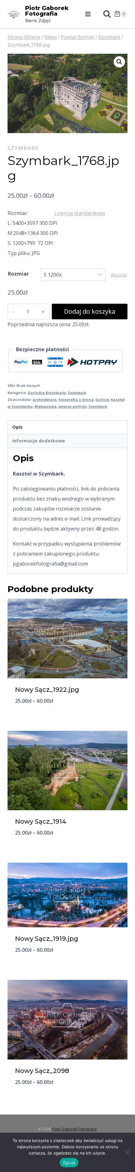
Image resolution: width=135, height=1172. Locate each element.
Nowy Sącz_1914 (40, 821)
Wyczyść (119, 275)
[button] (119, 61)
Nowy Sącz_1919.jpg (46, 938)
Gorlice (102, 399)
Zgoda (69, 1162)
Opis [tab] (17, 427)
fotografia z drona (76, 399)
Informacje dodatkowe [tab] (38, 441)
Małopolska (46, 406)
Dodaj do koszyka (89, 311)
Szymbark (23, 148)
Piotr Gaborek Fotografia (74, 1129)
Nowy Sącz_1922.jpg (47, 689)
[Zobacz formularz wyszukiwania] (104, 14)
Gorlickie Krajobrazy (47, 392)
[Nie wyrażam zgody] (127, 1152)
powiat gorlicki (72, 406)
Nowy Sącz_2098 (42, 1071)
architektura (45, 399)
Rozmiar (18, 273)
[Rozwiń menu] (88, 14)
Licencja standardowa (79, 213)
